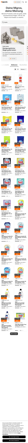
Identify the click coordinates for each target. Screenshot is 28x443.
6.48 (5, 169)
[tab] (14, 64)
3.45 (5, 85)
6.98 (18, 322)
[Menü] (26, 2)
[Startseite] (4, 2)
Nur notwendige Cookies (14, 436)
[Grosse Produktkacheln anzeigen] (18, 69)
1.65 (18, 85)
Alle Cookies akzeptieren (14, 440)
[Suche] (23, 2)
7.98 (5, 105)
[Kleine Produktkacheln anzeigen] (15, 69)
